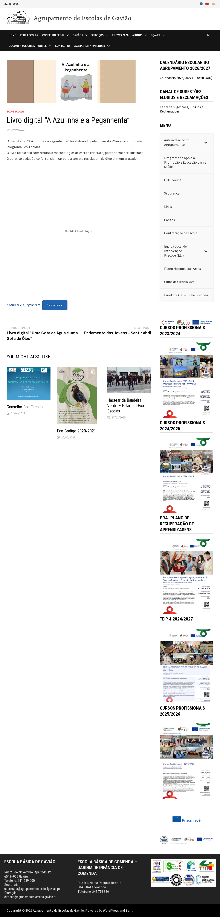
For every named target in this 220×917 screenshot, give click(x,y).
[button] (187, 380)
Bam (128, 910)
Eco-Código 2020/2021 (76, 430)
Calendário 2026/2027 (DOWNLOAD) (186, 78)
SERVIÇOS (97, 35)
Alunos (137, 35)
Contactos (62, 45)
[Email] (213, 4)
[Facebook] (201, 4)
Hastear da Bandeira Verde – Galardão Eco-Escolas (126, 406)
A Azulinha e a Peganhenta (23, 305)
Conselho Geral (53, 35)
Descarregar (55, 305)
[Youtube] (207, 4)
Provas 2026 (120, 35)
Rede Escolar (29, 35)
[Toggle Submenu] (205, 142)
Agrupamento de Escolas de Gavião (58, 910)
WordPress (111, 910)
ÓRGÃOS (78, 35)
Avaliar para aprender (89, 45)
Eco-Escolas (16, 111)
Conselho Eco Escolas (25, 406)
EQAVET (155, 35)
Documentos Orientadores (28, 45)
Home (12, 35)
